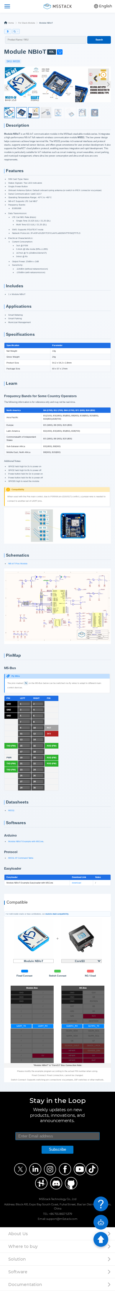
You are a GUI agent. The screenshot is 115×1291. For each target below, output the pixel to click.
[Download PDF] (8, 31)
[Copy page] (16, 31)
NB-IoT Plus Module (17, 563)
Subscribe (57, 1149)
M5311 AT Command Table (20, 858)
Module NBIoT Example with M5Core (25, 841)
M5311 (11, 810)
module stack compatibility (56, 914)
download (76, 882)
